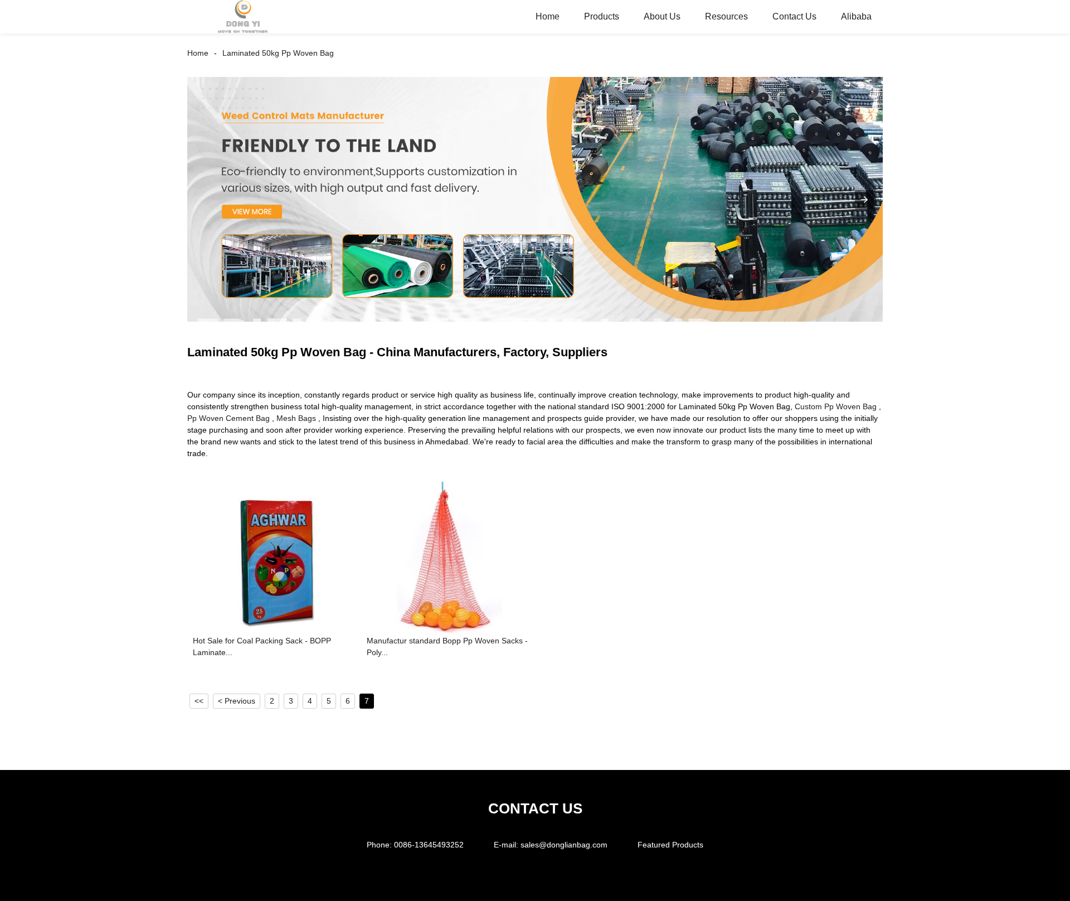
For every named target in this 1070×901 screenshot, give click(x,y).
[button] (864, 199)
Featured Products (670, 844)
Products (601, 16)
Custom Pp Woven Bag (836, 406)
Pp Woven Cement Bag (228, 418)
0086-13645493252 (429, 844)
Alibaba (856, 16)
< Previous (236, 700)
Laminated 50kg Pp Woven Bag (278, 53)
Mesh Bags (296, 418)
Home (548, 16)
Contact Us (794, 16)
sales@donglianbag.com (564, 844)
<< (198, 700)
